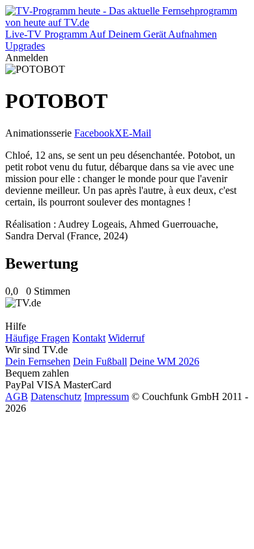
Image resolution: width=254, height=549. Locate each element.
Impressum (106, 396)
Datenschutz (56, 396)
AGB (16, 396)
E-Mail (136, 133)
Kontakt (89, 337)
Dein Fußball (100, 361)
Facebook (94, 133)
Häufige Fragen (37, 337)
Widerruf (126, 337)
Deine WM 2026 (164, 361)
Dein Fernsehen (37, 361)
